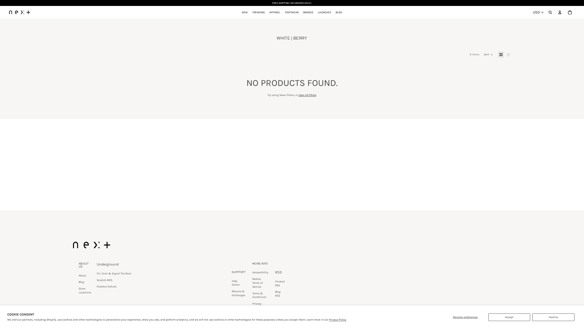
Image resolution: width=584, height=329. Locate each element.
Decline (553, 317)
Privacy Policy (337, 319)
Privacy (256, 303)
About (82, 275)
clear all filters (307, 95)
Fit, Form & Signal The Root (114, 273)
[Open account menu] (560, 12)
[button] (488, 55)
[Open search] (550, 12)
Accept (509, 317)
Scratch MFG (104, 280)
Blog (81, 282)
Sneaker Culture (106, 286)
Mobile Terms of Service (257, 282)
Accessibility (260, 272)
